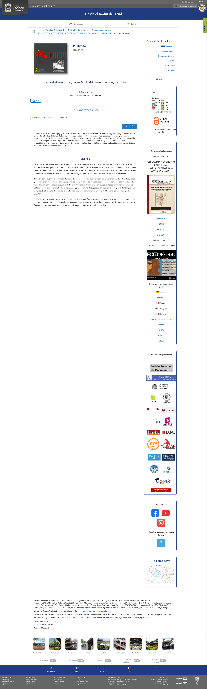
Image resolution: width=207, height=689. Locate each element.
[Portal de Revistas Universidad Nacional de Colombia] (34, 32)
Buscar (161, 79)
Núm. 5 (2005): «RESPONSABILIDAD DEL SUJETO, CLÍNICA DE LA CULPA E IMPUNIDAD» (75, 33)
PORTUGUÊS (161, 235)
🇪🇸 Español (161, 292)
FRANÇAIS (161, 230)
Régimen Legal (6, 677)
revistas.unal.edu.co (43, 6)
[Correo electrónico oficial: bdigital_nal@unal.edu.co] (183, 2)
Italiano (161, 341)
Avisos (172, 61)
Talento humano (30, 677)
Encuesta (56, 683)
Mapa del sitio (82, 677)
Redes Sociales (58, 679)
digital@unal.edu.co (162, 681)
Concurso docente (31, 681)
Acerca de (169, 66)
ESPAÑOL (161, 219)
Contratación (5, 679)
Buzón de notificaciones (33, 685)
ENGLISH (161, 224)
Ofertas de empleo (31, 679)
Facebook (171, 70)
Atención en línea (83, 681)
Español (169, 47)
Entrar (133, 24)
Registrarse (78, 24)
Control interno (30, 683)
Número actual (168, 51)
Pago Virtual (5, 683)
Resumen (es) (129, 126)
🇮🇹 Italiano (161, 314)
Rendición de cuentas (8, 681)
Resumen (36, 118)
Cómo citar (62, 118)
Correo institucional (59, 677)
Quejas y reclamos (59, 681)
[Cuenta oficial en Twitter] (189, 2)
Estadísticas (49, 118)
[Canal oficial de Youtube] (192, 2)
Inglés (162, 298)
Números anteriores (100, 30)
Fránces (161, 336)
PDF (37, 101)
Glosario (80, 685)
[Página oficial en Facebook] (186, 2)
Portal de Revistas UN (55, 30)
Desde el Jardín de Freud (103, 14)
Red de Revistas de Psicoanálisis (95, 611)
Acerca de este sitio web (161, 683)
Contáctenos (81, 683)
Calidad (4, 685)
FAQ (79, 679)
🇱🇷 (158, 298)
